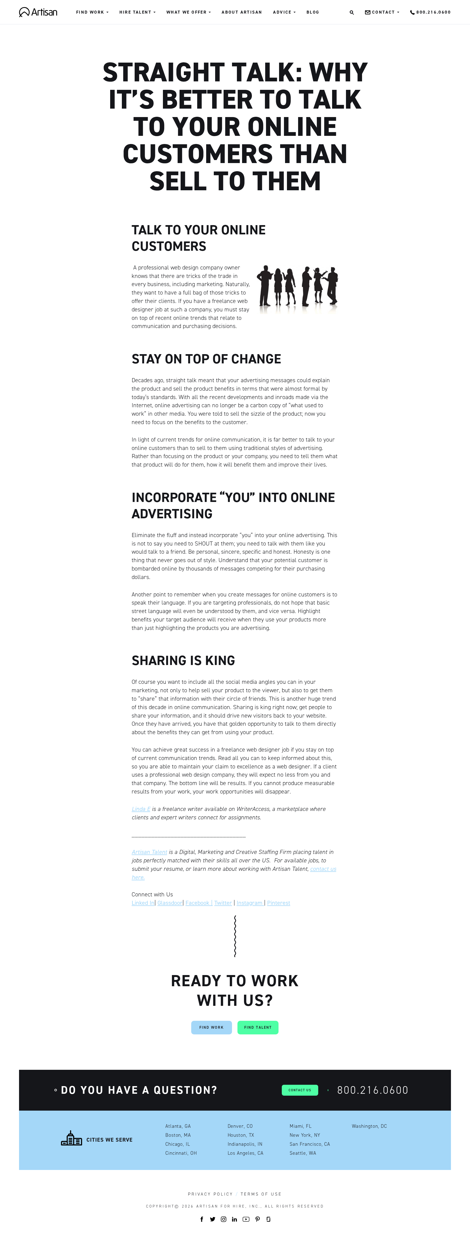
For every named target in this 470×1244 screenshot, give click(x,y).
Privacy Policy (210, 1194)
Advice (282, 12)
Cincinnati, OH (181, 1153)
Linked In (143, 903)
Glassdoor (170, 903)
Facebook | (199, 903)
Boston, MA (178, 1135)
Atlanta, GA (178, 1126)
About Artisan (242, 12)
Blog (313, 12)
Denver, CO (240, 1126)
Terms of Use (261, 1194)
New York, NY (305, 1135)
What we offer (186, 12)
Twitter (223, 903)
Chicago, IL (177, 1144)
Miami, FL (301, 1126)
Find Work (90, 12)
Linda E (141, 809)
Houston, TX (241, 1135)
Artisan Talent (149, 852)
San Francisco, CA (310, 1144)
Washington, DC (369, 1126)
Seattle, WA (303, 1153)
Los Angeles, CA (246, 1153)
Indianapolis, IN (245, 1144)
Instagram (250, 903)
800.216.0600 (373, 1090)
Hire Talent (135, 12)
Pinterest (278, 903)
